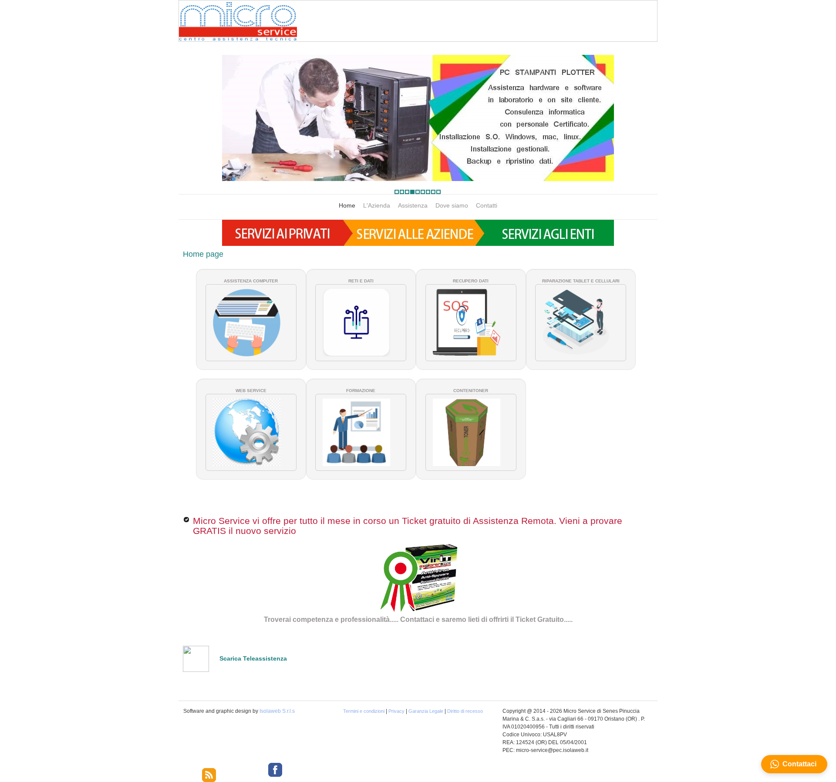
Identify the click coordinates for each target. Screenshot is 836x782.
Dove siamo (451, 205)
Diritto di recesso (465, 711)
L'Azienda (376, 205)
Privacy (396, 711)
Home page (203, 254)
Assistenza (413, 205)
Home (347, 205)
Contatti (486, 205)
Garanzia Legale (425, 711)
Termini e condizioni (363, 711)
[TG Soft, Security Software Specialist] (423, 578)
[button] (794, 764)
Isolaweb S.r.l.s (277, 711)
